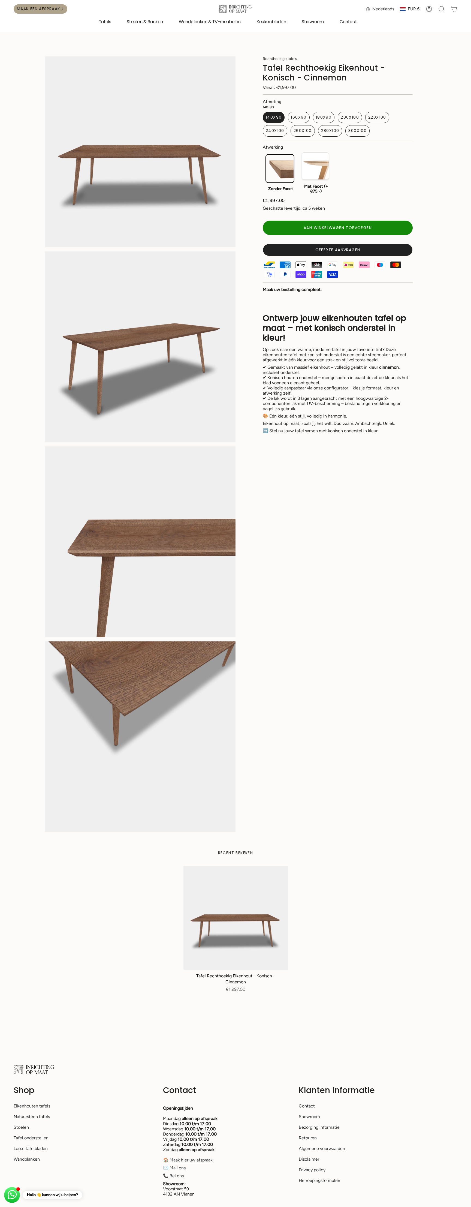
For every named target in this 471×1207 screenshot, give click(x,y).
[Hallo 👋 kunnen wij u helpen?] (12, 1195)
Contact (307, 1106)
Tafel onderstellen (31, 1137)
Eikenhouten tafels (32, 1106)
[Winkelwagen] (454, 9)
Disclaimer (309, 1159)
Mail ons (178, 1167)
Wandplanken (27, 1159)
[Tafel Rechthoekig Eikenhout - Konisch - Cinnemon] (235, 918)
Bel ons (177, 1175)
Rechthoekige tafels (280, 58)
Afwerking (273, 147)
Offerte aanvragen (337, 250)
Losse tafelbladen (31, 1148)
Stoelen (21, 1127)
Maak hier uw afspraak (191, 1160)
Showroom (309, 1116)
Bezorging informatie (319, 1127)
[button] (105, 22)
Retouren (308, 1137)
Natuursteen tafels (32, 1116)
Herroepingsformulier (319, 1180)
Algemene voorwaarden (322, 1148)
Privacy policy (312, 1169)
